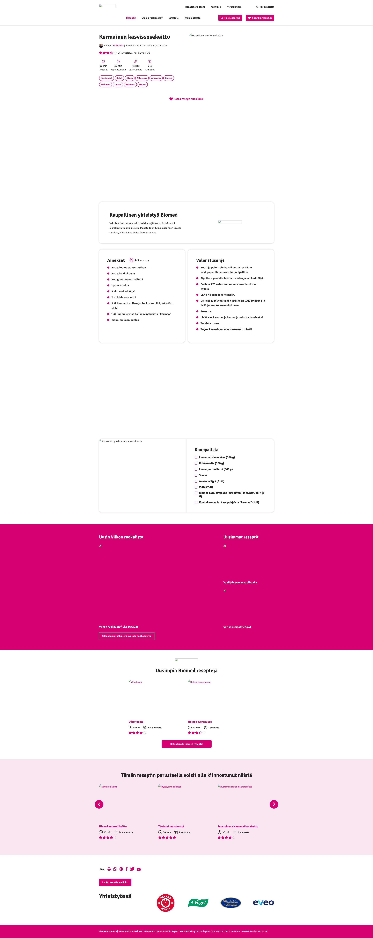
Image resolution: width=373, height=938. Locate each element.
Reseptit (131, 18)
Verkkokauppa (234, 6)
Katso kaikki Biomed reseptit (186, 744)
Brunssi (168, 78)
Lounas (118, 84)
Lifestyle (174, 18)
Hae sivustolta (266, 6)
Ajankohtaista (192, 18)
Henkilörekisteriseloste (130, 931)
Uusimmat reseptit (240, 537)
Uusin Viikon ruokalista (121, 537)
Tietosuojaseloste (108, 931)
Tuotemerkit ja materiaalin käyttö (161, 931)
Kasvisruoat (106, 78)
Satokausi (130, 84)
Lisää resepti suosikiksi (115, 882)
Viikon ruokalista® (152, 18)
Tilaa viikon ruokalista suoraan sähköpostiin (127, 636)
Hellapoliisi (118, 45)
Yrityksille (216, 6)
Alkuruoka (142, 78)
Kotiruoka (105, 84)
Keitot (119, 78)
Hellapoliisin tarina (195, 6)
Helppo (142, 84)
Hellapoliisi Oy (187, 931)
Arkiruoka (156, 78)
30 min (129, 78)
